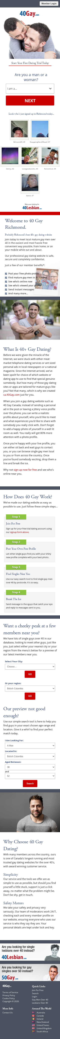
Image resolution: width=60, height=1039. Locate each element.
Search (30, 783)
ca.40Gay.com (11, 394)
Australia (41, 1012)
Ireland (40, 1018)
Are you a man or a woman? (31, 77)
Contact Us (7, 1012)
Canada (40, 1015)
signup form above (19, 532)
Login (34, 996)
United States (43, 1025)
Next (30, 100)
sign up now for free (25, 469)
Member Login (49, 3)
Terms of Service (10, 992)
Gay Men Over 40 (40, 999)
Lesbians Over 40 (40, 1002)
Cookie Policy (8, 998)
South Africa (42, 1031)
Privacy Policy (8, 995)
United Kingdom (44, 1028)
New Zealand (43, 1022)
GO (30, 674)
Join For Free (38, 990)
